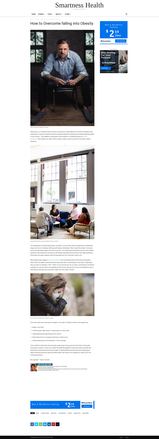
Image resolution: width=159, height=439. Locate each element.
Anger (37, 413)
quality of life (77, 413)
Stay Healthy (85, 413)
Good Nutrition (62, 413)
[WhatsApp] (41, 424)
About (121, 437)
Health (58, 14)
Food (49, 14)
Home (34, 14)
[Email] (57, 424)
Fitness (41, 14)
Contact (127, 437)
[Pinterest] (53, 424)
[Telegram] (45, 424)
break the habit (45, 413)
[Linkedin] (49, 424)
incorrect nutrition (54, 260)
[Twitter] (36, 424)
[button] (126, 14)
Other (67, 14)
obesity (70, 413)
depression (54, 413)
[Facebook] (32, 424)
